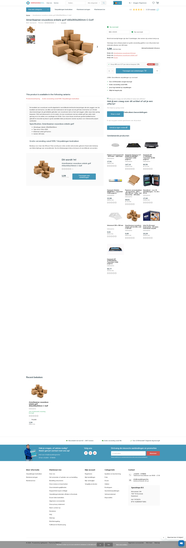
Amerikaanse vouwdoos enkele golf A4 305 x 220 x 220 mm (133, 226)
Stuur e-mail (115, 114)
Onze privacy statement (57, 504)
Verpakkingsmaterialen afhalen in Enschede (63, 494)
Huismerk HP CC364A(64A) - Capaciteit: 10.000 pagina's (149, 157)
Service (56, 3)
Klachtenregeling (54, 521)
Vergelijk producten (91, 484)
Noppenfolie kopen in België (58, 491)
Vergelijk (34, 419)
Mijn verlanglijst (89, 480)
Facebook (86, 453)
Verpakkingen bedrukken (63, 9)
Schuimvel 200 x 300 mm (115, 225)
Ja (100, 544)
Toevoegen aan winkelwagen (84, 176)
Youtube (95, 453)
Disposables (108, 497)
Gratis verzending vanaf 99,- (113, 440)
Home (28, 15)
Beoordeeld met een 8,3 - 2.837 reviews (80, 440)
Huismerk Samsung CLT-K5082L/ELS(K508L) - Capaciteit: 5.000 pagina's (133, 157)
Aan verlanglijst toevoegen (157, 70)
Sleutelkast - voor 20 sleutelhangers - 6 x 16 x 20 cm (151, 191)
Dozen (116, 57)
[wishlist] (153, 3)
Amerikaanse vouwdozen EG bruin (125, 53)
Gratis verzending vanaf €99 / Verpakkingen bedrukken (60, 99)
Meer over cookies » (122, 544)
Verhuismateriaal (110, 494)
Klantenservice (99, 9)
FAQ (50, 514)
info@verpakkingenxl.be (140, 479)
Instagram (90, 453)
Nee (109, 544)
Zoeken (104, 3)
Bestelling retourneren (56, 480)
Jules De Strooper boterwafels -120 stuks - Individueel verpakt (151, 226)
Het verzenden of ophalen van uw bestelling (63, 477)
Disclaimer (52, 511)
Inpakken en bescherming (113, 474)
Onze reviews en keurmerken (58, 484)
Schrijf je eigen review (118, 128)
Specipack (33, 23)
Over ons (49, 3)
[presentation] (97, 46)
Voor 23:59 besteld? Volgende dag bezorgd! (146, 440)
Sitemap (52, 518)
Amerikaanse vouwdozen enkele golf (125, 55)
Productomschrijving (33, 99)
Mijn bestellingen (90, 477)
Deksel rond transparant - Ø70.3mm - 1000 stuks (115, 155)
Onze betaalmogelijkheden (57, 487)
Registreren (88, 474)
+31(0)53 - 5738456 (49, 458)
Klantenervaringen (83, 9)
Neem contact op (54, 508)
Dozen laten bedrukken (56, 497)
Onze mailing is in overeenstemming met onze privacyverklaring (129, 457)
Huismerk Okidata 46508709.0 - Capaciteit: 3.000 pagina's (115, 191)
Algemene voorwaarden (57, 501)
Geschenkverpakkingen (112, 491)
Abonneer (153, 453)
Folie (106, 477)
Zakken (107, 484)
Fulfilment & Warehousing (57, 525)
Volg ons (88, 448)
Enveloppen (108, 487)
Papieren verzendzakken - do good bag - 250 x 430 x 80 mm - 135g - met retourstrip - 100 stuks (133, 192)
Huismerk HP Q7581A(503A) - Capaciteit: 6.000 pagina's (112, 261)
